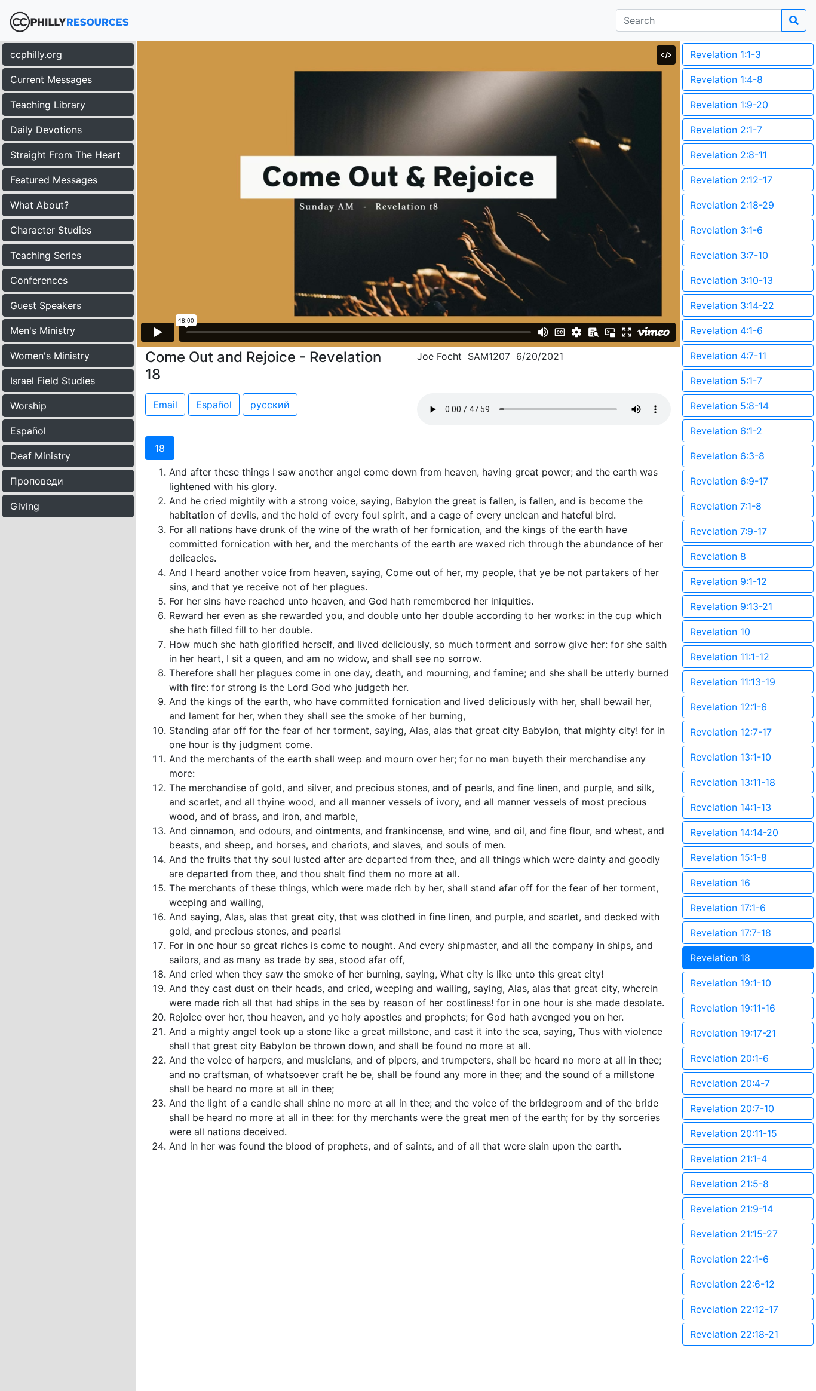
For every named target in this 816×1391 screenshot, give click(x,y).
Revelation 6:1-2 (726, 431)
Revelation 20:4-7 (730, 1083)
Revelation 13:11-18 (732, 782)
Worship (28, 406)
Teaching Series (45, 255)
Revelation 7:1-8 (726, 506)
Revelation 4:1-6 (726, 330)
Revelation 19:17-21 (733, 1033)
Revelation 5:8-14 (729, 406)
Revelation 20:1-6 (729, 1058)
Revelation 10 (720, 632)
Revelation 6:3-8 (727, 456)
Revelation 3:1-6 (726, 230)
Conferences (39, 280)
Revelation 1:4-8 (726, 79)
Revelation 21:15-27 (734, 1234)
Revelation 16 (720, 882)
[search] (793, 20)
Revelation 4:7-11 (728, 355)
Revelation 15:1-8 (728, 857)
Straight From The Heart (65, 155)
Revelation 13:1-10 (730, 757)
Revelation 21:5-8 (729, 1184)
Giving (24, 506)
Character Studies (50, 230)
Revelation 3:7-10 (729, 255)
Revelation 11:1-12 (729, 657)
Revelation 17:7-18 (730, 933)
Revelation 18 (720, 958)
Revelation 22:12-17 (734, 1309)
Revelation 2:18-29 (732, 205)
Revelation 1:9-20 (729, 105)
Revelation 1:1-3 (725, 54)
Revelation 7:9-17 (728, 531)
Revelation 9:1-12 (728, 581)
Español (28, 431)
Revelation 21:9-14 (731, 1209)
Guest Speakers (45, 305)
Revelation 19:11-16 (732, 1008)
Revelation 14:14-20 (734, 832)
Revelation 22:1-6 (729, 1259)
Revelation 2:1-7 (726, 130)
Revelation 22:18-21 (734, 1334)
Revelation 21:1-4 (728, 1159)
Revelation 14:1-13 (730, 807)
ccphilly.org (36, 54)
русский (270, 404)
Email (165, 404)
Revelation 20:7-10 (732, 1108)
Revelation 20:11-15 (733, 1133)
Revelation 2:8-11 (728, 155)
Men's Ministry (42, 330)
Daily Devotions (46, 130)
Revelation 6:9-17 (729, 481)
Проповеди (36, 481)
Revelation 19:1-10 (730, 983)
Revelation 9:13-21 (731, 606)
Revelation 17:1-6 (728, 908)
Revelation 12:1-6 (728, 707)
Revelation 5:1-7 (726, 381)
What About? (39, 205)
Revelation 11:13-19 (732, 682)
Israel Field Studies (52, 381)
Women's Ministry (50, 355)
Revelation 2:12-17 (731, 180)
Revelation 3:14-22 (732, 305)
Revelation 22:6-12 (732, 1284)
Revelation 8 (718, 556)
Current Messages (51, 79)
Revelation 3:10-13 (731, 280)
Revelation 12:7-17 (731, 732)
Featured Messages (53, 180)
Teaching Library (47, 105)
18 (160, 448)
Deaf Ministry (40, 456)
